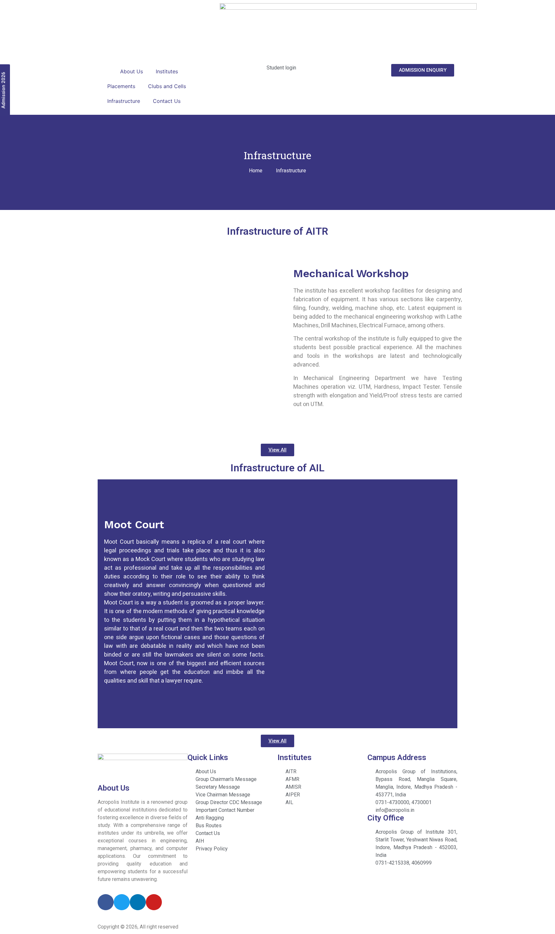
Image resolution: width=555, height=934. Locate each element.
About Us (131, 71)
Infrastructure (123, 101)
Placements (121, 86)
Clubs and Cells (167, 86)
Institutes (167, 71)
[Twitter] (122, 902)
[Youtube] (154, 902)
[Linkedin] (138, 902)
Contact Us (167, 101)
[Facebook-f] (106, 902)
